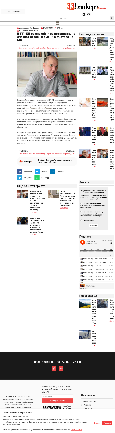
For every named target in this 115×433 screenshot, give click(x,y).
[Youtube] (89, 14)
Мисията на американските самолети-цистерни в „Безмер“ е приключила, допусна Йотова (37, 225)
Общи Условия (76, 430)
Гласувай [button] (93, 225)
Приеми (107, 423)
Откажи (96, 423)
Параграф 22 (88, 295)
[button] (57, 23)
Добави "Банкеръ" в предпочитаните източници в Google (55, 161)
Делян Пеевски (30, 108)
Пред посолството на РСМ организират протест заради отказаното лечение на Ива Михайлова (68, 198)
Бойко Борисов (45, 108)
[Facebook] (84, 14)
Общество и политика (28, 31)
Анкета (84, 182)
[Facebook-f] (54, 368)
